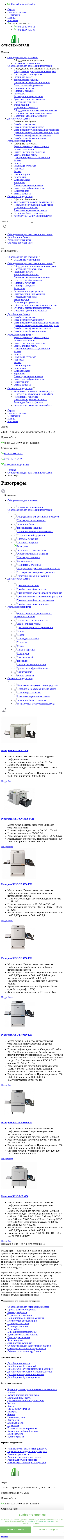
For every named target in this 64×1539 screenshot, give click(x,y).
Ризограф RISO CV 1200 (14, 750)
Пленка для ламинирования (28, 185)
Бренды (11, 17)
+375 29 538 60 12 (25, 26)
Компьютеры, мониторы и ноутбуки (33, 216)
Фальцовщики (21, 104)
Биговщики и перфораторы (28, 96)
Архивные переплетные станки (30, 210)
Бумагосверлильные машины (29, 99)
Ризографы (19, 93)
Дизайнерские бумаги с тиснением (32, 135)
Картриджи (20, 177)
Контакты (12, 20)
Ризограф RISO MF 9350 (14, 1196)
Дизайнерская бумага (18, 118)
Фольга (17, 171)
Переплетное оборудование (28, 85)
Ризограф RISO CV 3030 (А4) (17, 818)
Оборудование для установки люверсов (35, 71)
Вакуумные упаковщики (27, 63)
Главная (11, 470)
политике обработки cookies (40, 1521)
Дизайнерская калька (25, 124)
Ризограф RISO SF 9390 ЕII (16, 1122)
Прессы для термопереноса (28, 74)
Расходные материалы (19, 141)
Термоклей (19, 182)
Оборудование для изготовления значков (35, 110)
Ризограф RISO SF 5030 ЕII (16, 884)
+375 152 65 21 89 (25, 29)
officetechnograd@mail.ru (16, 464)
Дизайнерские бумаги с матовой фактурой (36, 132)
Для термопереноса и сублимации (32, 157)
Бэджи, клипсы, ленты (25, 154)
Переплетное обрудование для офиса (33, 204)
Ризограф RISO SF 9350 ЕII (16, 1034)
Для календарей (22, 179)
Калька (17, 160)
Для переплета (21, 191)
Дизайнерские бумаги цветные (30, 138)
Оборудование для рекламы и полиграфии (30, 66)
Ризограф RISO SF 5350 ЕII (16, 958)
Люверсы (19, 168)
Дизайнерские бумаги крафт (29, 127)
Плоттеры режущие (24, 91)
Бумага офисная (22, 193)
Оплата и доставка (17, 12)
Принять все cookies (15, 1530)
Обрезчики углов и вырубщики (30, 116)
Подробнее (7, 781)
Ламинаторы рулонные (26, 107)
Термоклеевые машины (26, 79)
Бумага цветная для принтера (29, 152)
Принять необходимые (48, 1530)
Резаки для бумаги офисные (28, 213)
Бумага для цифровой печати (29, 188)
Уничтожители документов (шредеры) (34, 202)
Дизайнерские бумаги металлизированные (36, 129)
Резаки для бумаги (23, 77)
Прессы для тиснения (25, 102)
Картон (17, 163)
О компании (14, 15)
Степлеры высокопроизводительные (33, 113)
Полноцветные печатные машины (32, 82)
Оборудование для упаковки (22, 57)
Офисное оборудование (19, 196)
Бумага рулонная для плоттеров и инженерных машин (31, 147)
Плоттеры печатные (24, 88)
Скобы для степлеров (25, 166)
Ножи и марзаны (23, 174)
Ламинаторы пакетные (26, 207)
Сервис (11, 9)
